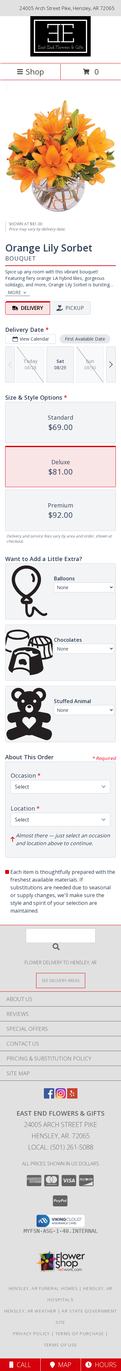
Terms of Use (60, 1345)
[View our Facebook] (49, 1096)
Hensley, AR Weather (30, 1311)
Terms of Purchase (79, 1333)
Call (22, 1364)
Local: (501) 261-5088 (60, 1147)
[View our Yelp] (72, 1096)
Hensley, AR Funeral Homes (43, 1288)
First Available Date (85, 339)
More (14, 292)
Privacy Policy (31, 1333)
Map (63, 1364)
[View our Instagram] (60, 1096)
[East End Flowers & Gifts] (60, 55)
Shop (35, 71)
